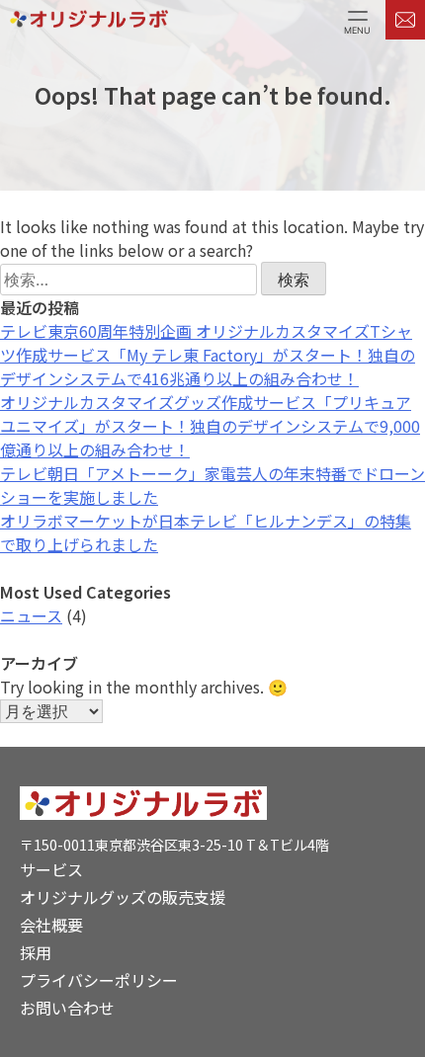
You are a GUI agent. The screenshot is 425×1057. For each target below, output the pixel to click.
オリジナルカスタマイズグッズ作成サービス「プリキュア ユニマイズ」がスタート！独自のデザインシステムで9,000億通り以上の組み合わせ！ (210, 425)
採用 (35, 952)
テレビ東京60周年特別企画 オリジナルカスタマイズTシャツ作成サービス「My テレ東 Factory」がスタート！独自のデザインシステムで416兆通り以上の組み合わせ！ (207, 354)
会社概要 (51, 924)
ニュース (31, 615)
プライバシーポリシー (99, 980)
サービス (51, 869)
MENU (357, 30)
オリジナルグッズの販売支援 (122, 897)
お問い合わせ (67, 1007)
